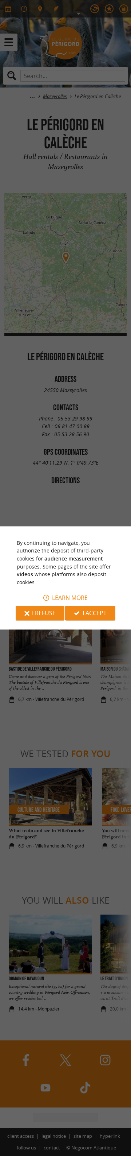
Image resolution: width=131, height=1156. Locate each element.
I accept (95, 613)
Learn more (70, 598)
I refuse (44, 613)
